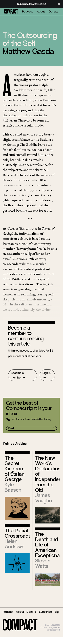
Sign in (47, 373)
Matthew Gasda (28, 51)
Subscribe (45, 612)
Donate (53, 11)
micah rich (56, 622)
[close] (59, 4)
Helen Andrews (14, 544)
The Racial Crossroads (18, 533)
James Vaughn (43, 498)
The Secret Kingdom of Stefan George (14, 469)
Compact (11, 11)
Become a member (17, 375)
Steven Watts (42, 563)
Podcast (27, 11)
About (41, 11)
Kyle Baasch (13, 487)
